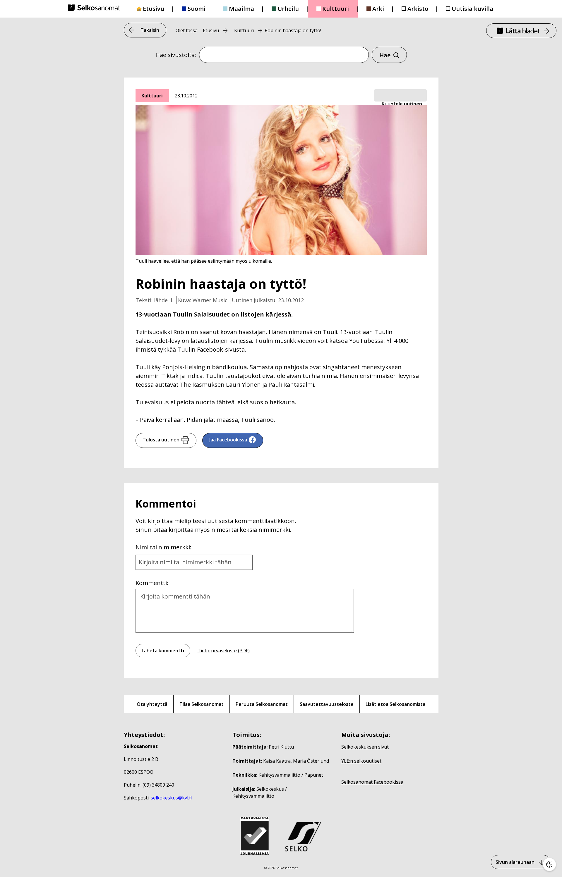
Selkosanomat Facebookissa (372, 782)
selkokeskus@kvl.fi (171, 798)
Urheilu (288, 9)
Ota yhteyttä (152, 704)
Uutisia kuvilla (472, 9)
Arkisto (417, 9)
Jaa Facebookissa (228, 439)
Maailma (241, 9)
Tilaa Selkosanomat (201, 704)
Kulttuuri (335, 9)
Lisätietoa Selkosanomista (395, 704)
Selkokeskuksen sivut (365, 747)
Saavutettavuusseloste (327, 704)
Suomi (196, 9)
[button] (400, 95)
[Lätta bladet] (521, 30)
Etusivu (153, 9)
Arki (378, 9)
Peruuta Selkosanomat (262, 704)
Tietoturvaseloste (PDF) (224, 650)
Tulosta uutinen (161, 439)
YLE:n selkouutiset (361, 761)
